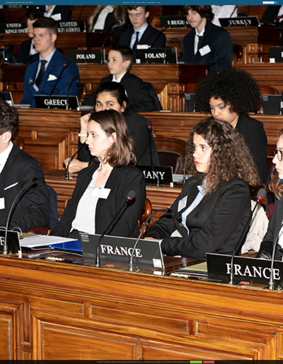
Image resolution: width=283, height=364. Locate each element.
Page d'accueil (126, 2)
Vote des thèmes (151, 2)
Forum (158, 2)
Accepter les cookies (196, 362)
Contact (138, 2)
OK (275, 2)
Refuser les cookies (209, 362)
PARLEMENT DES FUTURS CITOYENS (19, 3)
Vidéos (143, 2)
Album (133, 2)
